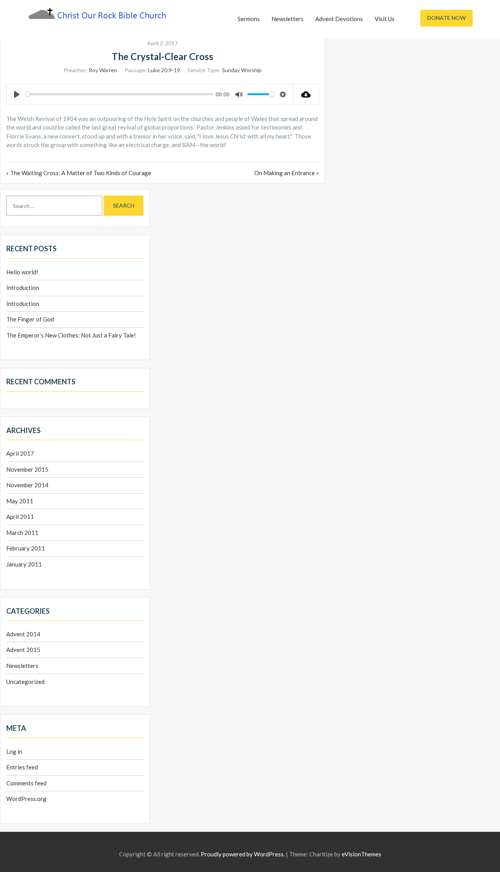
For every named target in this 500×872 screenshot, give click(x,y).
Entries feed (22, 767)
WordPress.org (26, 798)
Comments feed (26, 783)
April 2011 (20, 516)
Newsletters (287, 18)
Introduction (22, 287)
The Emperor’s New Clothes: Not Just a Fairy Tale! (71, 335)
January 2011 (24, 564)
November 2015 (27, 469)
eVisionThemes (361, 854)
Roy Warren (103, 70)
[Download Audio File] (306, 94)
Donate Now (446, 17)
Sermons (249, 18)
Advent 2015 (23, 649)
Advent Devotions (339, 18)
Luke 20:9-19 (164, 70)
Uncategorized (25, 681)
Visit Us (385, 18)
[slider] (119, 94)
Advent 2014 (23, 634)
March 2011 (22, 532)
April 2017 (20, 453)
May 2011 (19, 500)
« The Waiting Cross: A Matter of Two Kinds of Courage (78, 172)
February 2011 (25, 548)
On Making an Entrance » (286, 172)
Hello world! (22, 271)
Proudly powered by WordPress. (243, 854)
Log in (14, 751)
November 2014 (27, 484)
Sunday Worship (242, 70)
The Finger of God (30, 319)
